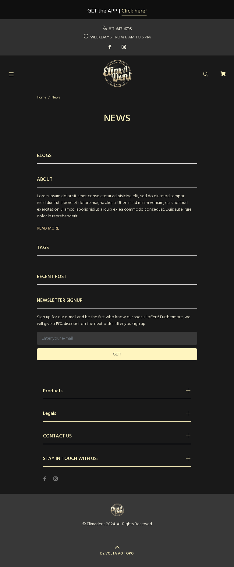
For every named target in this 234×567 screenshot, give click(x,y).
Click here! (134, 11)
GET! (117, 354)
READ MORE (48, 228)
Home (41, 97)
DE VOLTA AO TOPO (117, 554)
